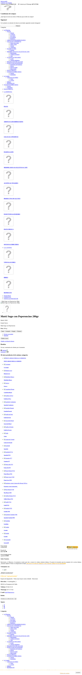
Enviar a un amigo (8, 334)
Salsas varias (13, 44)
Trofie (5, 436)
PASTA (9, 31)
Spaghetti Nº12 (7, 455)
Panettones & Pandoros (16, 64)
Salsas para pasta (14, 43)
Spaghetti (6, 449)
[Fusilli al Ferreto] (8, 427)
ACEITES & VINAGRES (14, 57)
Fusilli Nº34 (6, 505)
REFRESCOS (10, 83)
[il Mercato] (8, 10)
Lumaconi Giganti (8, 442)
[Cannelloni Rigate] (9, 389)
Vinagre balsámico (15, 60)
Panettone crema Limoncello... (11, 486)
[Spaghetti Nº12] (8, 452)
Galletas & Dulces (14, 54)
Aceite (12, 59)
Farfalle (6, 536)
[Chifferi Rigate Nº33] (10, 496)
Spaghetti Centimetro (8, 405)
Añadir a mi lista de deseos (7, 341)
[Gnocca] (6, 383)
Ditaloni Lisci (7, 373)
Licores (12, 80)
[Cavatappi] (7, 364)
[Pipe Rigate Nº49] (9, 489)
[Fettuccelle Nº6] (8, 464)
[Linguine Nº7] (8, 458)
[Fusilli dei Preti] (8, 414)
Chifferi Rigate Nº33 (8, 499)
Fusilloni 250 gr (7, 398)
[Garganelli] (7, 539)
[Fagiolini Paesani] (9, 408)
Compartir (8, 331)
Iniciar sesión (4, 1)
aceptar (78, 672)
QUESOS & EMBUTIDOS (14, 71)
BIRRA (9, 82)
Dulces (12, 66)
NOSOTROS (7, 295)
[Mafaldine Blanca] (9, 377)
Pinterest (19, 331)
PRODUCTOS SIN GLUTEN (15, 61)
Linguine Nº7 (7, 461)
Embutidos (13, 74)
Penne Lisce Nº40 (8, 480)
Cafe (11, 56)
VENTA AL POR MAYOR (11, 298)
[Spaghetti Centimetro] (10, 402)
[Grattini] (6, 527)
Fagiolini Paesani (8, 411)
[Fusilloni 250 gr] (8, 395)
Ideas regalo (13, 69)
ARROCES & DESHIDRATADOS (16, 40)
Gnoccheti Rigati (7, 423)
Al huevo (12, 34)
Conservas (13, 47)
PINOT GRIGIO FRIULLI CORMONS (12, 361)
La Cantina (6, 76)
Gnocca (5, 386)
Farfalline (6, 524)
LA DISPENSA (8, 91)
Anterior (4, 350)
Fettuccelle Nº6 (7, 467)
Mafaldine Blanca (8, 380)
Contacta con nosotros (6, 2)
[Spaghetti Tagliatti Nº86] (10, 514)
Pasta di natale (13, 67)
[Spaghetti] (7, 445)
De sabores (13, 37)
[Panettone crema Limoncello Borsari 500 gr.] (15, 483)
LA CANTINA (8, 247)
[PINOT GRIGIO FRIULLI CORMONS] (15, 358)
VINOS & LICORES (12, 77)
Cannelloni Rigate (8, 392)
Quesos (12, 73)
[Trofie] (6, 433)
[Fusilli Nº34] (7, 502)
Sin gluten (12, 36)
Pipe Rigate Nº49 (7, 492)
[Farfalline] (7, 521)
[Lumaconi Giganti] (9, 439)
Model (2, 320)
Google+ (14, 331)
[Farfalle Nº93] (8, 508)
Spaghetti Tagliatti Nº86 (9, 517)
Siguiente (3, 352)
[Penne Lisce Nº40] (9, 477)
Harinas (12, 50)
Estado (2, 323)
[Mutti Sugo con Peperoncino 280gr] (7, 312)
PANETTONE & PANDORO (15, 63)
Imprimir (6, 335)
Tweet (2, 331)
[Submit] (15, 599)
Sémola (12, 33)
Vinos (11, 79)
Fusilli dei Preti (7, 417)
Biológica (12, 38)
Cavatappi (6, 367)
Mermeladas (13, 53)
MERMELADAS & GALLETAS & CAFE (18, 51)
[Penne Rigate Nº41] (9, 471)
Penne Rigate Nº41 (8, 474)
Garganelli (6, 542)
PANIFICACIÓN (11, 48)
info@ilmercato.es (9, 592)
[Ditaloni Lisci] (8, 370)
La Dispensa (7, 30)
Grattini (6, 530)
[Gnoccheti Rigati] (9, 420)
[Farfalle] (6, 533)
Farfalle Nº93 (7, 511)
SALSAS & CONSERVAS (14, 41)
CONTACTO (7, 297)
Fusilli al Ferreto (8, 430)
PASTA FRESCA (11, 70)
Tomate (12, 46)
